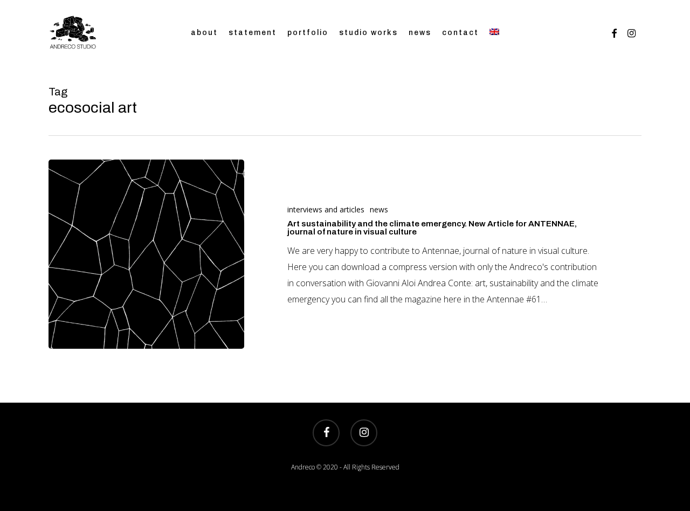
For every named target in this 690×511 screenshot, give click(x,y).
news (379, 209)
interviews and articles (325, 209)
